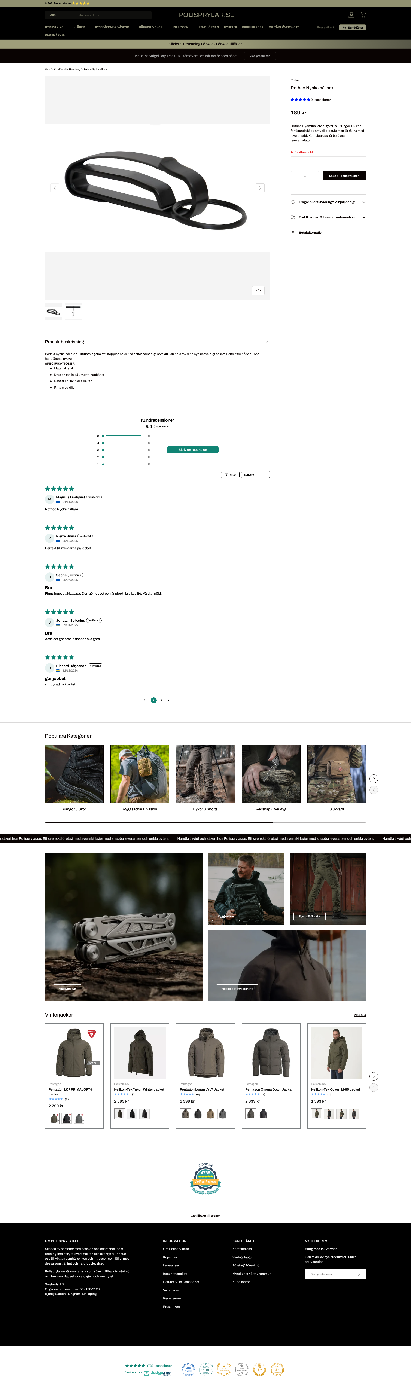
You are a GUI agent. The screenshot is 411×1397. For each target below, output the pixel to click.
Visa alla (360, 1015)
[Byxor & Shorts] (205, 774)
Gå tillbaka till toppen (205, 1215)
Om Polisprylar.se (176, 1249)
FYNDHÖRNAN (209, 27)
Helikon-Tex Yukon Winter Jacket (139, 1089)
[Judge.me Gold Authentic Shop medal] (224, 1369)
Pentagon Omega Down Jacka (268, 1089)
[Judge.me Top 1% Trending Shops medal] (277, 1369)
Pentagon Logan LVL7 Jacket (202, 1089)
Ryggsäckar (226, 916)
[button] (363, 15)
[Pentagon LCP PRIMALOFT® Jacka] (74, 1052)
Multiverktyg (67, 988)
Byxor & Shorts (205, 809)
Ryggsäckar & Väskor (140, 809)
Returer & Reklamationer (181, 1282)
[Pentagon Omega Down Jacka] (271, 1052)
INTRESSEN (180, 27)
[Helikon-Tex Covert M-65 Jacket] (336, 1052)
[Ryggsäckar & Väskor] (140, 774)
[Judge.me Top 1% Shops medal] (259, 1369)
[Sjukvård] (337, 774)
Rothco (295, 80)
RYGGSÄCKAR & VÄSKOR (112, 27)
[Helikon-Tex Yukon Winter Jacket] (139, 1052)
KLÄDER (79, 27)
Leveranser (171, 1265)
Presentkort (325, 27)
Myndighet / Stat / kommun (251, 1273)
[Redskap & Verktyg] (271, 774)
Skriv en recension (193, 450)
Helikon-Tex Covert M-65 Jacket (335, 1089)
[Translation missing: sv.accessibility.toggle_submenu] (66, 27)
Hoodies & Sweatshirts (237, 988)
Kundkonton (241, 1282)
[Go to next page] (169, 700)
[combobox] (98, 15)
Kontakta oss (242, 1249)
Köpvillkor (170, 1257)
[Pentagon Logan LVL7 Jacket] (205, 1052)
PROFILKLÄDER (252, 27)
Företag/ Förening (245, 1265)
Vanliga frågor (242, 1257)
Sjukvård (336, 809)
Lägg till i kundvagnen (344, 175)
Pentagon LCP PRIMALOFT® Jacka (71, 1092)
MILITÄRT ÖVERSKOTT (283, 27)
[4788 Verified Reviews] (205, 1195)
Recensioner (172, 1298)
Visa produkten (259, 56)
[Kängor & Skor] (74, 774)
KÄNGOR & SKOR (150, 27)
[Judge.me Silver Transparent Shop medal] (242, 1369)
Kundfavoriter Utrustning (67, 69)
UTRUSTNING (54, 27)
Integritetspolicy (175, 1273)
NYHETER (230, 27)
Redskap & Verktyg (271, 809)
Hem (47, 69)
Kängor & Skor (74, 809)
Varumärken (171, 1290)
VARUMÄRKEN (55, 35)
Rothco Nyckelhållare (95, 69)
